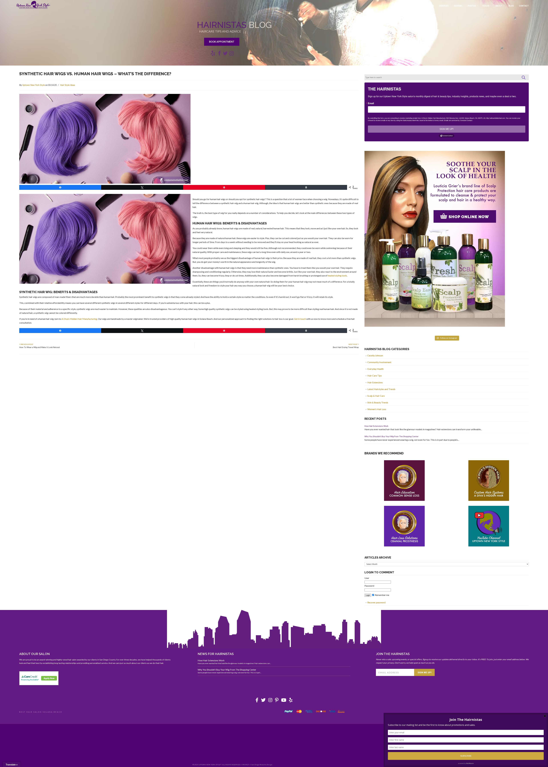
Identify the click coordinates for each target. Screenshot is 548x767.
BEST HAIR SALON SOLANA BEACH (40, 712)
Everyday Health (375, 368)
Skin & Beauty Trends (377, 402)
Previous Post (26, 344)
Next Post (353, 344)
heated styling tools (337, 275)
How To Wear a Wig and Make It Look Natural (39, 347)
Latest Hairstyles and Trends (381, 389)
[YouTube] (283, 700)
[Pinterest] (276, 700)
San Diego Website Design (261, 764)
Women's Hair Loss (376, 409)
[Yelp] (290, 700)
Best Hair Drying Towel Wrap (346, 347)
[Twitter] (263, 700)
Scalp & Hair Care (376, 395)
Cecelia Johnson (375, 355)
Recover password (376, 602)
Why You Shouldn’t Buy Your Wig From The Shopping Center (391, 436)
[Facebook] (256, 700)
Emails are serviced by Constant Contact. (458, 120)
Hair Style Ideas (67, 85)
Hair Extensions (375, 382)
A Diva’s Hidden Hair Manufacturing (79, 318)
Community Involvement (379, 362)
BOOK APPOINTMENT (221, 41)
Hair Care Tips (374, 375)
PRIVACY (245, 764)
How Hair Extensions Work (376, 426)
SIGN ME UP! (447, 129)
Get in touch (300, 318)
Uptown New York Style (33, 5)
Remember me (381, 595)
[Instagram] (270, 700)
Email (371, 103)
